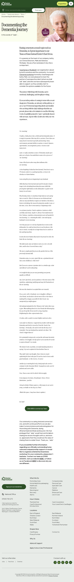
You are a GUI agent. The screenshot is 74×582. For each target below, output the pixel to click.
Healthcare (33, 485)
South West (56, 522)
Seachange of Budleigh (27, 70)
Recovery (33, 492)
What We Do (34, 478)
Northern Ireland (57, 515)
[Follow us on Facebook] (55, 562)
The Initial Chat (34, 502)
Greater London (35, 515)
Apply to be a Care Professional (41, 548)
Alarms (32, 495)
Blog (22, 14)
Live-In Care (56, 495)
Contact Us (55, 532)
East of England (35, 513)
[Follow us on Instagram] (62, 562)
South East (33, 522)
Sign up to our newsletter (14, 487)
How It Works (34, 499)
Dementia (33, 488)
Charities (19, 561)
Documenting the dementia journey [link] (13, 16)
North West (55, 518)
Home (3, 14)
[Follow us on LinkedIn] (59, 562)
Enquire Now (62, 4)
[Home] (7, 3)
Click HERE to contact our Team (37, 408)
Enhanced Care (57, 492)
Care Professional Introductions (35, 505)
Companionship (57, 481)
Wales (32, 525)
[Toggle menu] (71, 4)
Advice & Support (36, 543)
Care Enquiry (34, 532)
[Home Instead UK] (7, 478)
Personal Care (56, 483)
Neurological (34, 490)
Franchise (11, 561)
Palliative (55, 490)
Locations (33, 510)
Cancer (54, 488)
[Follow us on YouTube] (66, 562)
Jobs (3, 561)
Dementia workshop (26, 75)
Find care (38, 10)
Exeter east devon (13, 14)
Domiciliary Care (35, 481)
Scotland (55, 520)
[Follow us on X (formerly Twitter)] (70, 562)
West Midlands (34, 520)
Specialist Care (57, 485)
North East (33, 518)
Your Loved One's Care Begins (61, 504)
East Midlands (56, 513)
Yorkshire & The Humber (59, 525)
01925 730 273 (7, 499)
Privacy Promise (35, 534)
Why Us (32, 539)
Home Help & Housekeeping (39, 483)
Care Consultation (58, 502)
